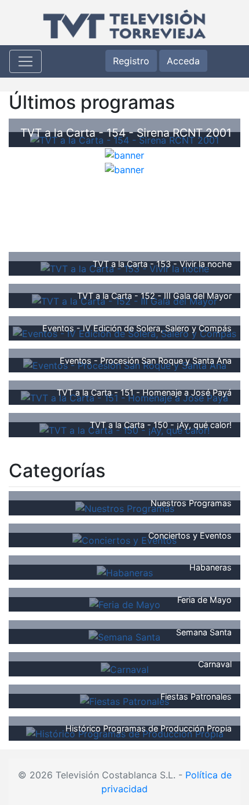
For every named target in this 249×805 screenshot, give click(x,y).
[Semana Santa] (124, 636)
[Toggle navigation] (25, 61)
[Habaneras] (125, 571)
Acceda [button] (183, 61)
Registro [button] (131, 61)
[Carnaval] (125, 668)
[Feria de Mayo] (124, 604)
